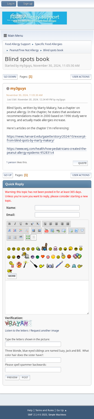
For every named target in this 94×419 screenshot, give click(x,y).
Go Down (10, 76)
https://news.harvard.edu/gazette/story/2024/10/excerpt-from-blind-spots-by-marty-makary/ (46, 138)
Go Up (8, 175)
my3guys (18, 88)
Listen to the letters (16, 330)
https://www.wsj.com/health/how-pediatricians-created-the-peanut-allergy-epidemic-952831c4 (47, 151)
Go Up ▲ (62, 410)
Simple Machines (57, 414)
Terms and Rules (44, 410)
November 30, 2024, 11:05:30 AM (24, 95)
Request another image (45, 330)
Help (30, 410)
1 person (11, 162)
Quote (82, 163)
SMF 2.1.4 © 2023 (37, 414)
